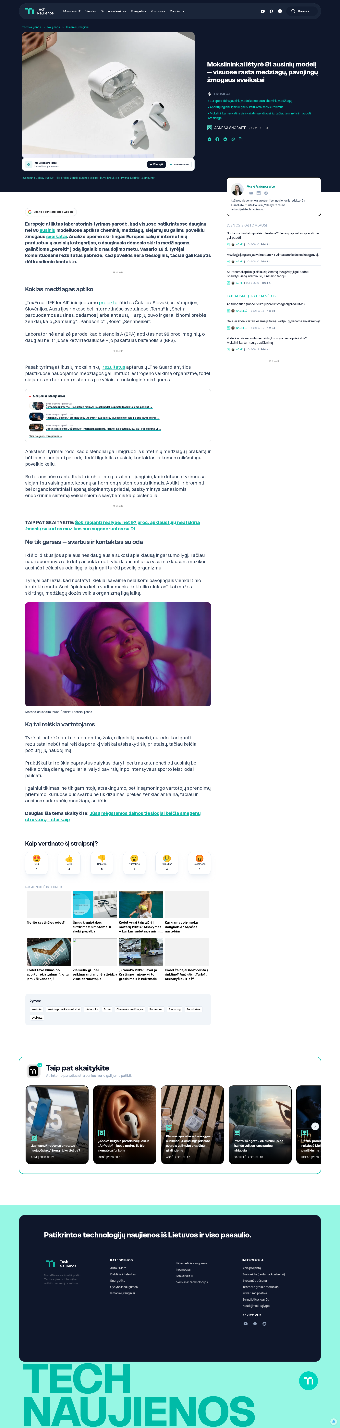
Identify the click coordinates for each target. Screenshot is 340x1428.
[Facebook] (266, 193)
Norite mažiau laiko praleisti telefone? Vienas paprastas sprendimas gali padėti (273, 235)
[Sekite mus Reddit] (280, 11)
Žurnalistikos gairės (255, 1299)
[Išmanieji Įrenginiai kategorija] (209, 127)
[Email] (251, 193)
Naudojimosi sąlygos (256, 1306)
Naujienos (53, 27)
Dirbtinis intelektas (113, 11)
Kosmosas (158, 11)
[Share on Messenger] (225, 139)
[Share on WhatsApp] (233, 139)
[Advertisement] (274, 391)
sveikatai (56, 236)
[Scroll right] (315, 1126)
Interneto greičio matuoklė (260, 1287)
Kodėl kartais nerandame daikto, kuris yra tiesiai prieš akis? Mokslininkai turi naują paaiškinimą (267, 340)
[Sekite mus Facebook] (271, 11)
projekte (108, 302)
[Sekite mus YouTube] (263, 11)
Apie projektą (251, 1268)
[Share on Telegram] (209, 139)
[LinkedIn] (258, 193)
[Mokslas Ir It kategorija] (228, 310)
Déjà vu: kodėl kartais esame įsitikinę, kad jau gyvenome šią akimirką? (274, 321)
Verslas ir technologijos (192, 1282)
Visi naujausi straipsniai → (45, 436)
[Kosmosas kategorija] (228, 283)
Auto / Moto (118, 1268)
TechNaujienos (31, 27)
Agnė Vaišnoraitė (230, 127)
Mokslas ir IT (72, 11)
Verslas (90, 11)
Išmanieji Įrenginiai (77, 27)
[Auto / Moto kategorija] (228, 261)
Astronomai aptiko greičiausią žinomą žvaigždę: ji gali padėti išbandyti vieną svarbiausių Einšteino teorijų (268, 274)
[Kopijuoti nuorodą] (241, 139)
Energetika (138, 11)
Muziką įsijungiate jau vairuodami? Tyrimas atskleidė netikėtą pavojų (273, 255)
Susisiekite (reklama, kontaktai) (263, 1274)
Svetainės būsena (254, 1280)
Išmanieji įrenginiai (122, 1293)
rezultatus (114, 367)
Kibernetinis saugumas (191, 1263)
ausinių (47, 230)
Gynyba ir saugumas (124, 1287)
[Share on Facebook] (217, 139)
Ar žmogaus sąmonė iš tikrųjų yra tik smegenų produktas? (266, 304)
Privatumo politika (254, 1293)
